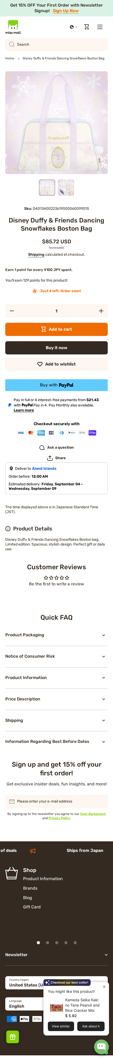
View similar (61, 1026)
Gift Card (32, 906)
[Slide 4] (66, 942)
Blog (27, 897)
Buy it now (56, 347)
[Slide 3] (56, 942)
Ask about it (91, 1026)
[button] (73, 27)
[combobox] (56, 44)
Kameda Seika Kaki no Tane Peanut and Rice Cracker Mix (82, 1005)
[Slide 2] (47, 942)
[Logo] (13, 27)
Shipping (36, 254)
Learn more (24, 410)
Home (9, 58)
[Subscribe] (101, 801)
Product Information (43, 878)
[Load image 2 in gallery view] (66, 187)
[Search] (9, 44)
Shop (29, 870)
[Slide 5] (75, 942)
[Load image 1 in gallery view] (47, 187)
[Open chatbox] (101, 1047)
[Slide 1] (38, 942)
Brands (30, 888)
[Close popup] (104, 987)
